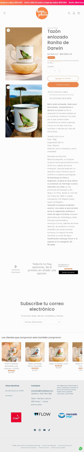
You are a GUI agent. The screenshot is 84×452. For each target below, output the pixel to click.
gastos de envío (55, 60)
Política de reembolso (49, 445)
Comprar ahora (63, 85)
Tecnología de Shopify (33, 445)
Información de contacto (29, 447)
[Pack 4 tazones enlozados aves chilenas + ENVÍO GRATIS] (11, 352)
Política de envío (44, 447)
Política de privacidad (58, 447)
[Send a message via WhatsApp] (80, 448)
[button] (4, 13)
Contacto (8, 396)
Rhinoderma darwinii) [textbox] (56, 156)
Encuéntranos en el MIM (14, 391)
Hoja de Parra (21, 445)
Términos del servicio (65, 445)
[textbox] (63, 203)
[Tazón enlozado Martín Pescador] (35, 352)
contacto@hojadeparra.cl (42, 391)
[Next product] (81, 358)
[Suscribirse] (59, 321)
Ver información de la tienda (60, 98)
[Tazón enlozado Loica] (58, 352)
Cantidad (50, 66)
